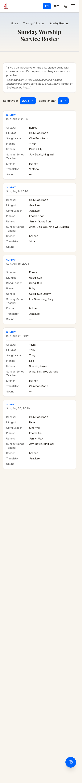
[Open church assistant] (70, 762)
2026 (25, 100)
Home (14, 23)
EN (47, 6)
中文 (56, 6)
